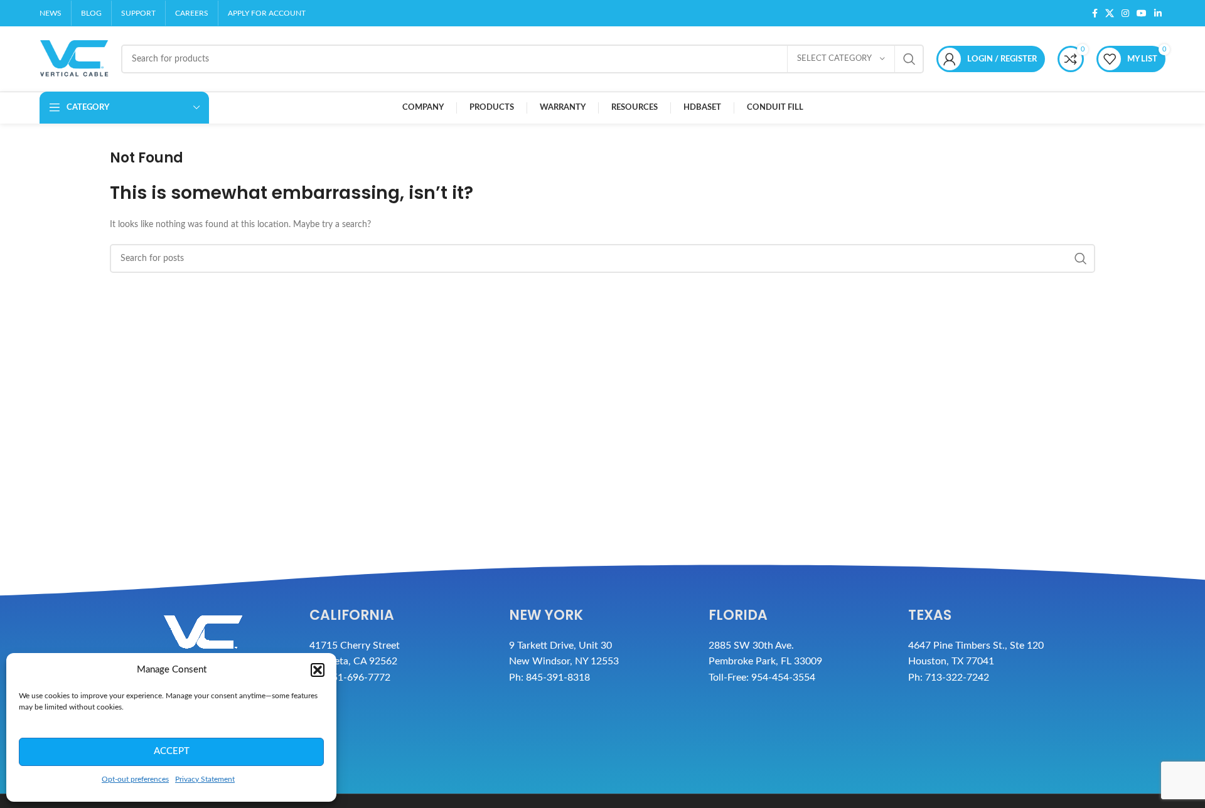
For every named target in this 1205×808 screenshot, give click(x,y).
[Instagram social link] (1125, 13)
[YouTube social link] (1141, 13)
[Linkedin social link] (1157, 13)
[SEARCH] (909, 59)
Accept (172, 751)
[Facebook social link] (1094, 13)
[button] (317, 670)
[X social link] (1109, 13)
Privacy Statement (205, 779)
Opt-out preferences (135, 779)
